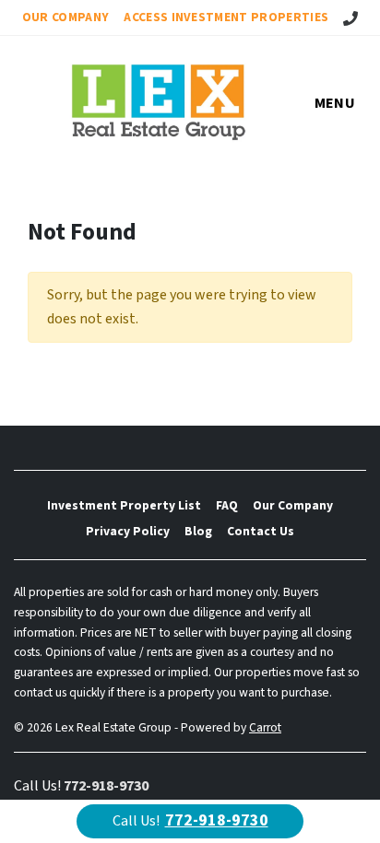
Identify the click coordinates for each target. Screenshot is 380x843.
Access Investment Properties (226, 17)
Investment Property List (124, 505)
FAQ (227, 505)
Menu (335, 103)
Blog (198, 531)
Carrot (265, 727)
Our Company (66, 17)
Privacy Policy (128, 531)
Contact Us (260, 531)
